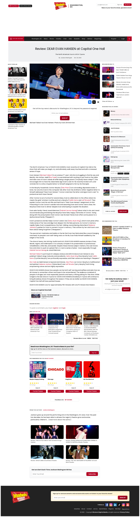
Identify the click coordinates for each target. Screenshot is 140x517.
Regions (111, 509)
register (55, 308)
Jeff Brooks (86, 200)
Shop (83, 39)
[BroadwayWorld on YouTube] (127, 504)
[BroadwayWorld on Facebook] (106, 504)
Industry (58, 39)
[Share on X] (94, 102)
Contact (89, 509)
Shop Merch (14, 6)
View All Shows (110, 211)
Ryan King (76, 221)
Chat (64, 39)
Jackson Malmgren (49, 410)
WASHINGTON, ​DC (76, 6)
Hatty (70, 221)
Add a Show (123, 211)
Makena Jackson (45, 264)
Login (123, 39)
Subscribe (92, 474)
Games (89, 39)
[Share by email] (98, 102)
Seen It (38, 388)
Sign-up (119, 4)
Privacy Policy (124, 512)
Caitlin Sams (73, 200)
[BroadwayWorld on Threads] (123, 504)
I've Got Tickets (38, 391)
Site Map (117, 509)
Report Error (125, 509)
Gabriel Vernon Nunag (68, 210)
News (45, 39)
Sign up (126, 289)
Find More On (63, 400)
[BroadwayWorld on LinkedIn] (115, 504)
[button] (129, 38)
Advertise (77, 509)
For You (37, 311)
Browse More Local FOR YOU (86, 338)
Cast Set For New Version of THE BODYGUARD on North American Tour (16, 122)
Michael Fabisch (46, 175)
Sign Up (65, 118)
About (83, 509)
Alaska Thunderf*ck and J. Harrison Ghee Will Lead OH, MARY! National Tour (16, 75)
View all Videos (107, 101)
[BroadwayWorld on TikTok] (119, 504)
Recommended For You (109, 221)
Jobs (70, 39)
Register (113, 39)
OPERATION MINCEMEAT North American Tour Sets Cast (17, 106)
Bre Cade (52, 177)
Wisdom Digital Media (100, 512)
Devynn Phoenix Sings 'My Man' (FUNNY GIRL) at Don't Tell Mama (124, 70)
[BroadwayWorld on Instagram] (111, 504)
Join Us (95, 509)
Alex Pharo (66, 188)
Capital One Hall (44, 290)
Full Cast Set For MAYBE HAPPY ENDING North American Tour (17, 91)
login (64, 308)
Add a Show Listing (25, 6)
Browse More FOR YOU (116, 271)
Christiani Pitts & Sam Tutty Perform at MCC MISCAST (122, 95)
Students (77, 39)
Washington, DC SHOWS (110, 106)
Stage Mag (97, 39)
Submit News (103, 509)
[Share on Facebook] (90, 102)
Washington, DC (37, 39)
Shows (52, 39)
